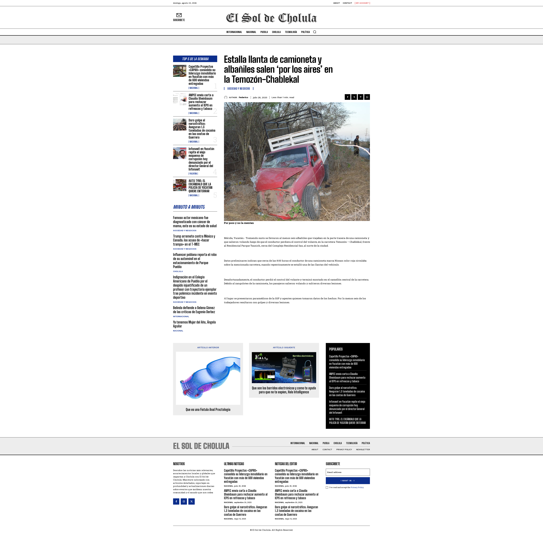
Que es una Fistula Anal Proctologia (208, 410)
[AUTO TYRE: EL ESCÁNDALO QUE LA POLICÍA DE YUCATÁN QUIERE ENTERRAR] (179, 185)
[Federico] (226, 97)
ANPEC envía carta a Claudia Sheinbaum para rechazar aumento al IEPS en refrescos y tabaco (201, 102)
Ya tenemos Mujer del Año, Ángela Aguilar (194, 324)
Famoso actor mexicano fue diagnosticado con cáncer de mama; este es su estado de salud (195, 222)
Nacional (194, 88)
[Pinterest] (360, 97)
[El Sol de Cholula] (271, 17)
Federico (243, 97)
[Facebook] (347, 97)
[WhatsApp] (367, 97)
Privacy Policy (357, 487)
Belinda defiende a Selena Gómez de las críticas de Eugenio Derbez (194, 310)
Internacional (181, 316)
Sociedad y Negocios (184, 230)
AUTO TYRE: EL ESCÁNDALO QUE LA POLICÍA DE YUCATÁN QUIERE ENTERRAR (200, 186)
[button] (314, 31)
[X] (354, 97)
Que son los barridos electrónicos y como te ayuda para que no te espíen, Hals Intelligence (284, 390)
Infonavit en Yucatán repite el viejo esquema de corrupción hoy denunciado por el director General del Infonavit (201, 159)
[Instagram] (184, 501)
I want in (346, 481)
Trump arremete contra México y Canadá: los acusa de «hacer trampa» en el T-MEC (194, 240)
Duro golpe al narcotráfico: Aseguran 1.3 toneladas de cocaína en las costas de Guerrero (202, 128)
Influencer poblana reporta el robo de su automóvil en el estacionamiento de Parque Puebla (195, 261)
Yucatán (193, 173)
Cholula (178, 271)
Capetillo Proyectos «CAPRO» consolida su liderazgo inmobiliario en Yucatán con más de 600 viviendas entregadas (202, 75)
